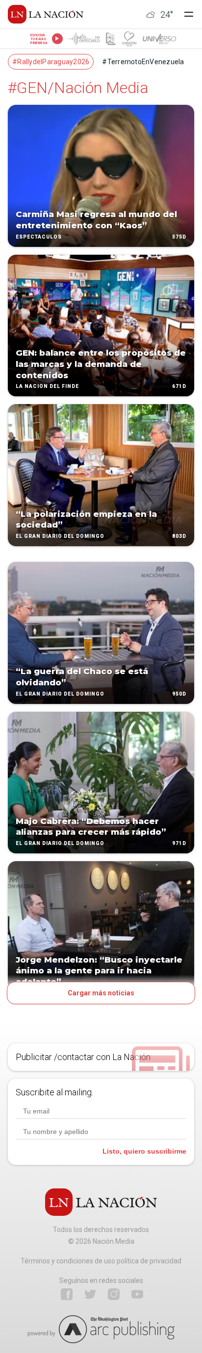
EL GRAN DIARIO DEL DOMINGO (60, 536)
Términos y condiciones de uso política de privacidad (101, 1261)
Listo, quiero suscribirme (144, 1151)
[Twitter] (90, 1294)
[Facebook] (67, 1294)
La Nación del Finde (47, 386)
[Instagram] (114, 1294)
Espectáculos (39, 237)
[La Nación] (45, 14)
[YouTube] (137, 1294)
